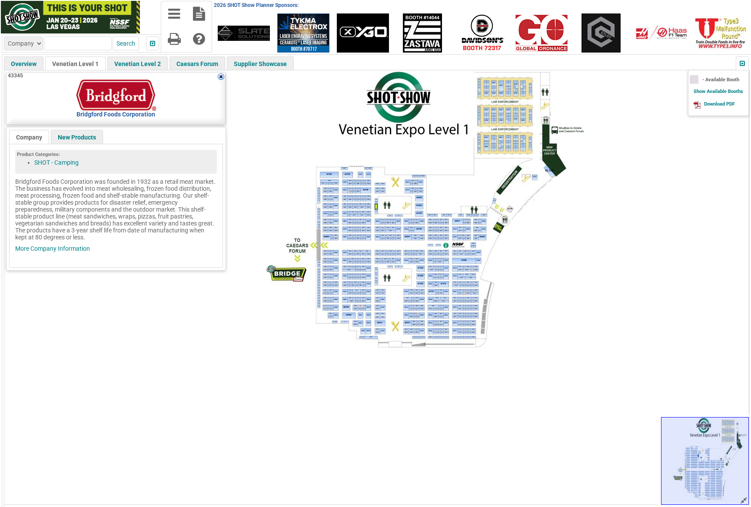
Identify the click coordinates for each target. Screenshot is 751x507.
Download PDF (719, 104)
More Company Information (52, 248)
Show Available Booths (718, 91)
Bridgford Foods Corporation (115, 114)
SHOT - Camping (56, 162)
